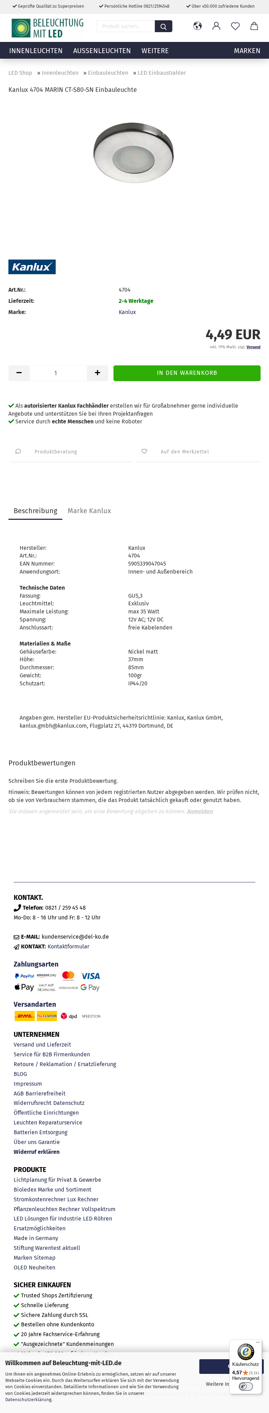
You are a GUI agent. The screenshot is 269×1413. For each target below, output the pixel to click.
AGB (19, 1093)
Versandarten (35, 1004)
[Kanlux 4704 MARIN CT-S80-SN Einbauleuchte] (134, 153)
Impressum (28, 1083)
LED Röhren (97, 1218)
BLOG (20, 1074)
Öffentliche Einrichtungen (46, 1112)
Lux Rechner (82, 1199)
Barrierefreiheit (45, 1093)
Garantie (49, 1142)
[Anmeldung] (216, 26)
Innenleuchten (36, 50)
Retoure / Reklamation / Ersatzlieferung (65, 1064)
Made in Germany (36, 1238)
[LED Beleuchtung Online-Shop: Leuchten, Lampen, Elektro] (48, 28)
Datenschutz (68, 1103)
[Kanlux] (32, 267)
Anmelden (200, 811)
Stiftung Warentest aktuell (47, 1248)
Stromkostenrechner (39, 1199)
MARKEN (247, 50)
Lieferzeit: (21, 301)
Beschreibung (35, 511)
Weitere (155, 50)
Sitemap (45, 1257)
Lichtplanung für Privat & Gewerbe (57, 1180)
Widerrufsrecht (32, 1103)
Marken (23, 1257)
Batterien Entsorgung (40, 1132)
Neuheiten (42, 1267)
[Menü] (258, 1344)
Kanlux (127, 312)
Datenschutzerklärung (28, 1399)
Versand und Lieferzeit (42, 1044)
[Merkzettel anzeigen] (235, 26)
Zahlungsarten (36, 964)
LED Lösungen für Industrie (47, 1218)
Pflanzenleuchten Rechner (47, 1209)
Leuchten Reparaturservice (48, 1122)
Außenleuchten (102, 50)
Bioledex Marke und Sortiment (52, 1189)
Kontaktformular (68, 946)
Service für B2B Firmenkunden (52, 1054)
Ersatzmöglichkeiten (39, 1228)
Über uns (25, 1142)
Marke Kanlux (89, 511)
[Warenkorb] (254, 26)
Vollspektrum (99, 1209)
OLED (20, 1267)
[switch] (246, 1386)
